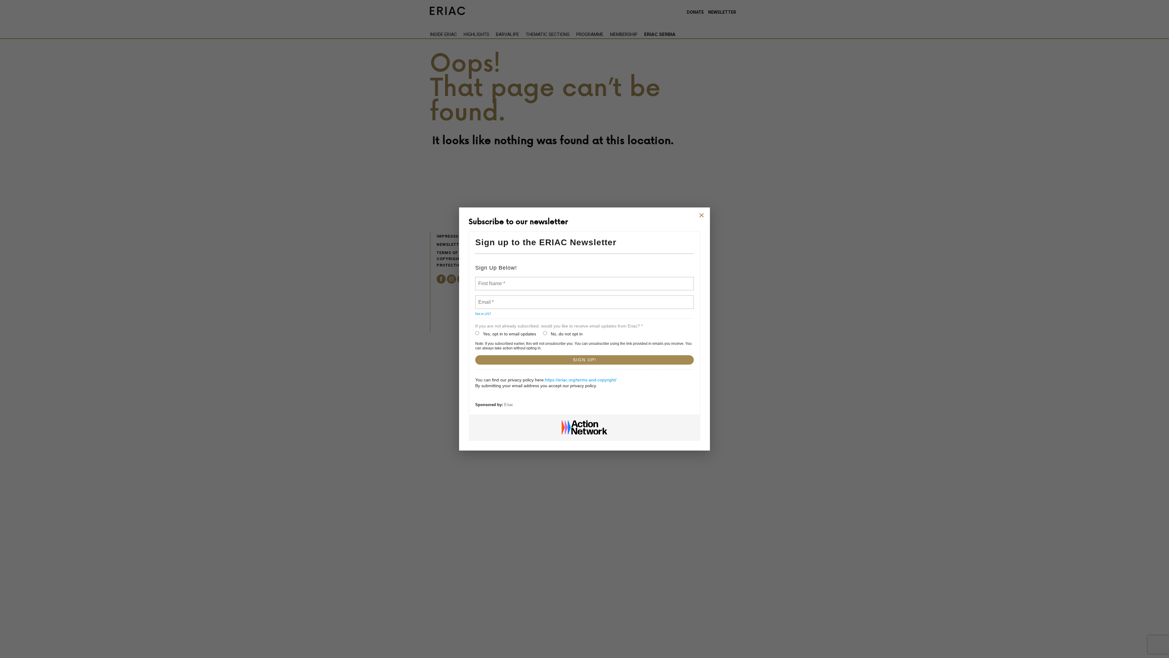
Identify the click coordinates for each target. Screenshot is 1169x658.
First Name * (491, 280)
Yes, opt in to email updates (509, 333)
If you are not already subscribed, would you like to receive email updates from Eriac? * (559, 326)
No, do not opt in (567, 333)
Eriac (508, 404)
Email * (485, 298)
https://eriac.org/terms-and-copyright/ (580, 379)
